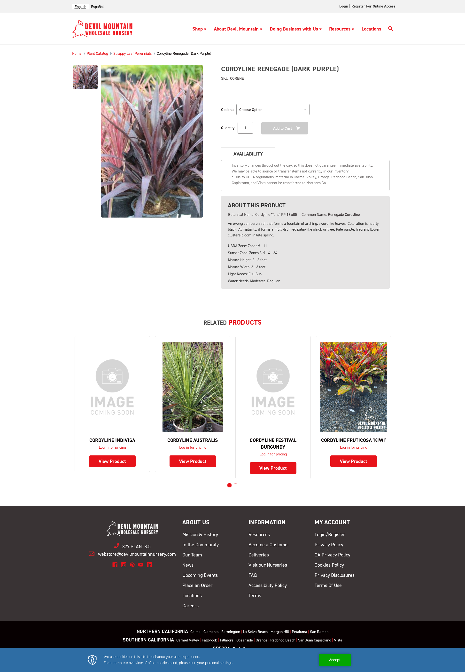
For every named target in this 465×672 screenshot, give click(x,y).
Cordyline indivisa (112, 440)
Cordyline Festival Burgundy (273, 443)
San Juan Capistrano (314, 640)
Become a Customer (268, 544)
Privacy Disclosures (335, 575)
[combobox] (80, 6)
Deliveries (258, 555)
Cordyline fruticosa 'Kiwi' (353, 440)
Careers (190, 605)
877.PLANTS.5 (136, 546)
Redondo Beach (282, 640)
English (80, 6)
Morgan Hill (280, 631)
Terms (254, 595)
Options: (227, 109)
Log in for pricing (112, 447)
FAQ (252, 575)
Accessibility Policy (267, 585)
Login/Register (330, 534)
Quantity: (228, 127)
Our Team (192, 555)
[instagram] (123, 564)
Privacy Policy (329, 544)
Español (97, 6)
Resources (339, 29)
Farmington (230, 631)
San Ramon (319, 631)
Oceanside (244, 640)
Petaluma (299, 631)
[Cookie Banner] (232, 660)
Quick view (112, 386)
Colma (195, 631)
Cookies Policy (329, 565)
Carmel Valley (187, 640)
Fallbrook (209, 640)
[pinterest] (132, 564)
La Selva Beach (255, 631)
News (188, 565)
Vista (338, 640)
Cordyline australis (192, 440)
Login (343, 6)
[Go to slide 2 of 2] (235, 485)
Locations (371, 29)
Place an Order (197, 585)
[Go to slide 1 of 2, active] (229, 485)
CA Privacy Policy (332, 555)
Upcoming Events (200, 575)
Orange (261, 640)
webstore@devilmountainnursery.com (137, 554)
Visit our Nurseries (267, 565)
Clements (210, 631)
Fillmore (226, 640)
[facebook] (114, 564)
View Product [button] (112, 461)
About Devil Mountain (236, 29)
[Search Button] (390, 29)
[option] (97, 6)
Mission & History (200, 534)
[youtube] (140, 564)
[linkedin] (149, 564)
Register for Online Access (373, 6)
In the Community (200, 544)
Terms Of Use (328, 585)
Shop (197, 29)
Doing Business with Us (294, 29)
